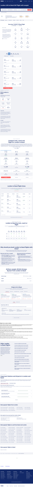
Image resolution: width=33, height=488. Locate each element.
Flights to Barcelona (15, 474)
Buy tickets (6, 20)
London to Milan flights (11, 439)
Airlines (21, 20)
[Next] (20, 53)
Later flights (29, 214)
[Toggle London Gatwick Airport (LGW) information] (31, 396)
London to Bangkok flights (12, 440)
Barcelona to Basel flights (27, 427)
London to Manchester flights (12, 436)
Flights (3, 453)
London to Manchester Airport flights (21, 442)
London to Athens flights (4, 439)
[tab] (6, 56)
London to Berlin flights (27, 407)
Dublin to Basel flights (3, 430)
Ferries (21, 471)
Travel (27, 471)
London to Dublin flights (19, 407)
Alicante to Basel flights (11, 433)
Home (1, 453)
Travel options (10, 20)
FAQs (23, 20)
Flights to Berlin (15, 472)
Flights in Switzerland (7, 453)
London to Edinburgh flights (27, 434)
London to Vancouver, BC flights (4, 442)
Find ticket (3, 100)
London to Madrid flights (4, 436)
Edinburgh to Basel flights (12, 427)
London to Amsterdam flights (4, 407)
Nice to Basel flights (3, 434)
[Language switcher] (21, 1)
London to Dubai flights (27, 440)
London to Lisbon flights (19, 439)
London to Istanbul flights (19, 437)
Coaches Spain (9, 472)
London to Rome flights (11, 437)
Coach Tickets (9, 471)
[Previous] (6, 231)
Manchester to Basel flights (19, 427)
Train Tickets (2, 471)
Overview (17, 20)
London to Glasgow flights (27, 436)
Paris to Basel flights (3, 427)
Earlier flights (3, 214)
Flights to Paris (15, 473)
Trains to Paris (2, 473)
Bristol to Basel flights (11, 434)
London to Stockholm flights (4, 440)
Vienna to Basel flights (11, 430)
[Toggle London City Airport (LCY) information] (31, 390)
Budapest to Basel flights (4, 449)
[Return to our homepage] (3, 1)
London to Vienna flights (19, 440)
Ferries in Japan (22, 472)
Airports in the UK (28, 474)
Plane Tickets (15, 471)
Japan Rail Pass (28, 472)
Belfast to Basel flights (3, 433)
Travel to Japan (28, 473)
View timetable (3, 108)
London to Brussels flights (27, 442)
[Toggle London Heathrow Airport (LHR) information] (31, 393)
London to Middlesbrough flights (5, 410)
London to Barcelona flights (19, 436)
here (21, 217)
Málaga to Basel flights (27, 433)
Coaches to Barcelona (10, 476)
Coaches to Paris (9, 475)
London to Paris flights (11, 407)
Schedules (14, 20)
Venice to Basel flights (19, 433)
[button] (15, 10)
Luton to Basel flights (19, 430)
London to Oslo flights (11, 442)
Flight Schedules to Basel (14, 453)
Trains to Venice (3, 474)
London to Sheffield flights (12, 410)
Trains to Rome (2, 472)
